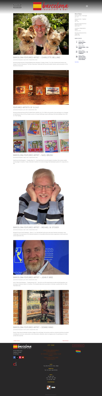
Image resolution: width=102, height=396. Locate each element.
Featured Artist (32, 59)
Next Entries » (66, 340)
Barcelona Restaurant (18, 59)
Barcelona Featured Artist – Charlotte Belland (36, 57)
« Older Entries (16, 340)
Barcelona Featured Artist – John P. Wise (33, 277)
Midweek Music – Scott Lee (82, 43)
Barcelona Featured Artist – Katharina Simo (81, 24)
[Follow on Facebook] (14, 357)
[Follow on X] (17, 357)
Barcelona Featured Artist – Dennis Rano (33, 327)
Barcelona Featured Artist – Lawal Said (81, 33)
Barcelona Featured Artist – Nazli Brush (33, 155)
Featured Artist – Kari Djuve (81, 15)
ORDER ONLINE (17, 7)
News (36, 59)
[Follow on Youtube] (23, 357)
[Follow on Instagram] (20, 357)
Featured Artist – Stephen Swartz (80, 19)
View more (77, 62)
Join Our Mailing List (78, 345)
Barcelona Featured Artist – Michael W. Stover (36, 227)
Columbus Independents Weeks (80, 29)
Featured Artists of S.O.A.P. (26, 107)
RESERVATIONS (17, 4)
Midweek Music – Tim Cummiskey (83, 52)
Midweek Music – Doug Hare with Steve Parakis (82, 58)
